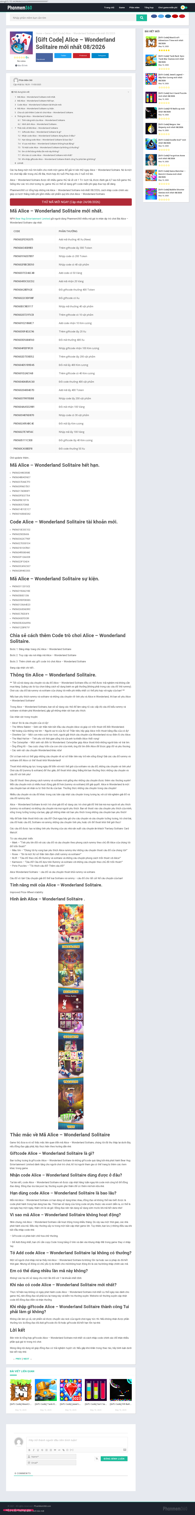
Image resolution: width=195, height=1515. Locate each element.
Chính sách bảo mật (35, 1511)
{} (67, 1450)
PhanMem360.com (42, 1506)
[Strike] (42, 1450)
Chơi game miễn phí (167, 7)
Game (122, 7)
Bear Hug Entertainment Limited (33, 218)
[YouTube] (175, 16)
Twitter (63, 56)
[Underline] (38, 1450)
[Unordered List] (51, 1450)
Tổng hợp (149, 7)
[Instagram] (168, 16)
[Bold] (29, 1450)
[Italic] (34, 1450)
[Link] (63, 1450)
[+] (71, 1450)
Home (39, 33)
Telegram (102, 56)
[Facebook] (154, 16)
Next (26, 1358)
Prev (18, 1358)
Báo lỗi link (22, 65)
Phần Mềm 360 (25, 80)
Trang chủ (109, 7)
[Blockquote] (55, 1450)
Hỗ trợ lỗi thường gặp (18, 1510)
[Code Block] (59, 1450)
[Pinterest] (182, 16)
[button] (70, 926)
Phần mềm (134, 7)
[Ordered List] (46, 1450)
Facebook (41, 59)
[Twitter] (161, 16)
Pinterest (83, 56)
